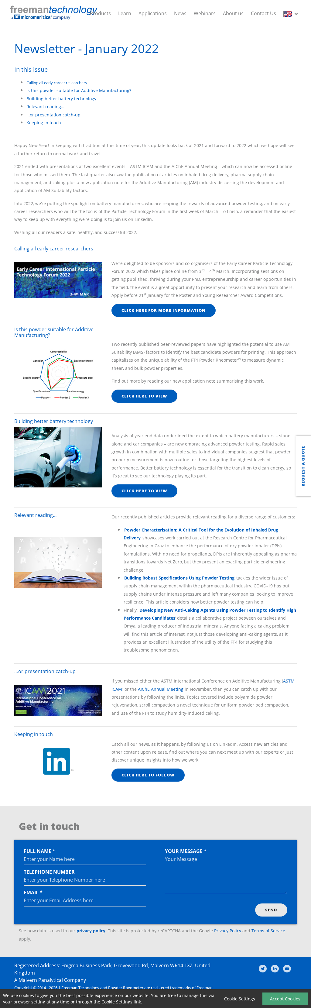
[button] (291, 13)
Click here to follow (148, 775)
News (180, 13)
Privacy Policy (227, 931)
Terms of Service (268, 931)
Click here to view (144, 396)
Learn (124, 13)
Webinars (205, 13)
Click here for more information (163, 310)
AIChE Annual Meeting (160, 689)
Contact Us (263, 13)
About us (233, 13)
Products (100, 13)
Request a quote (303, 466)
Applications (152, 13)
